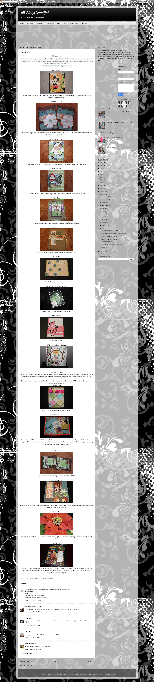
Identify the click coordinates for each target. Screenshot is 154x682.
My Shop (30, 23)
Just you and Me (57, 480)
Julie (26, 632)
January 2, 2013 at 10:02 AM (33, 612)
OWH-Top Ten (106, 247)
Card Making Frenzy (56, 139)
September (105, 205)
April (103, 220)
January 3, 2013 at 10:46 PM (33, 649)
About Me (40, 23)
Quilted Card (57, 385)
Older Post (89, 661)
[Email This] (44, 578)
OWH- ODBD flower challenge (57, 345)
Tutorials (84, 23)
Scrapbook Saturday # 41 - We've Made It (119, 112)
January (104, 228)
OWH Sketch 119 (56, 102)
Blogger (112, 674)
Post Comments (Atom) (35, 666)
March (104, 222)
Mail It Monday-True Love (114, 137)
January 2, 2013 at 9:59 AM (33, 600)
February (105, 225)
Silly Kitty (56, 198)
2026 (102, 163)
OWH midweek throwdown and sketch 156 (114, 234)
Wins (58, 23)
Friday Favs (74, 23)
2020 (102, 174)
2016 (102, 186)
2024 (102, 168)
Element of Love (111, 147)
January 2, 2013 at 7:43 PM (32, 626)
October (104, 202)
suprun (100, 674)
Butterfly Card (56, 168)
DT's (65, 23)
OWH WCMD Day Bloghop (107, 133)
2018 (102, 180)
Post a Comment (27, 653)
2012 (102, 251)
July (103, 211)
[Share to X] (48, 578)
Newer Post (24, 661)
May (103, 217)
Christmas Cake (57, 512)
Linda (26, 618)
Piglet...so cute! (56, 315)
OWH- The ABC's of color (109, 236)
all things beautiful (35, 12)
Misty (26, 587)
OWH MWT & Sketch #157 (110, 231)
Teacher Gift (57, 543)
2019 (102, 177)
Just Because (56, 451)
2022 (102, 171)
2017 (102, 183)
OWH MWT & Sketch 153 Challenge (112, 245)
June (103, 214)
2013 (102, 194)
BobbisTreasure (29, 644)
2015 (102, 188)
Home (22, 23)
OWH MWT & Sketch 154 (109, 242)
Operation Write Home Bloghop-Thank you (119, 122)
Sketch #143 (56, 257)
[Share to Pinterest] (52, 578)
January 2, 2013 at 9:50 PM (32, 637)
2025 (102, 165)
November (105, 200)
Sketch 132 (56, 227)
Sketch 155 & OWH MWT (109, 239)
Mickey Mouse (56, 70)
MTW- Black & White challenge (56, 286)
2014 (102, 191)
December (105, 197)
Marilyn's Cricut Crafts (32, 606)
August (104, 208)
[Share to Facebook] (50, 578)
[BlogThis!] (46, 578)
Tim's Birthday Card (56, 415)
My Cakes (50, 23)
